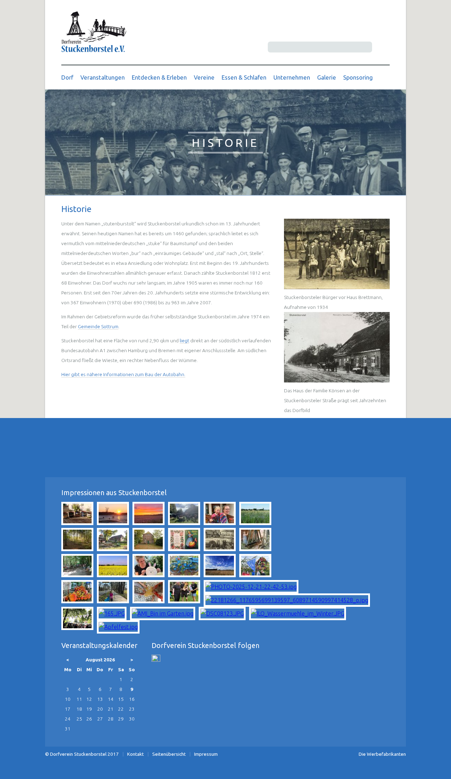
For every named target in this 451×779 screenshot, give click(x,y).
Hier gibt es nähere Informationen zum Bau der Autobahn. (123, 374)
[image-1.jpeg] (255, 549)
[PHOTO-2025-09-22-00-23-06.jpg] (148, 523)
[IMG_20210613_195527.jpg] (77, 523)
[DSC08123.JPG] (222, 613)
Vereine (204, 77)
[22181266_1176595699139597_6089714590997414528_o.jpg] (287, 600)
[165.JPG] (111, 613)
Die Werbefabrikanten (382, 754)
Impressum (206, 754)
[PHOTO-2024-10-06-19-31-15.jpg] (77, 601)
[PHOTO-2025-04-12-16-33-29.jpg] (148, 601)
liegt (184, 340)
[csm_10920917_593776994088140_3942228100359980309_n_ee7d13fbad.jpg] (184, 549)
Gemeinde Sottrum (98, 326)
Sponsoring (358, 77)
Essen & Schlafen (244, 77)
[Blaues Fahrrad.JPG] (184, 575)
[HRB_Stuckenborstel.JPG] (220, 549)
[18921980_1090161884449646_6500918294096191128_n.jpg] (77, 575)
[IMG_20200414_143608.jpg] (220, 575)
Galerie (326, 77)
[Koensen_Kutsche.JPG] (337, 381)
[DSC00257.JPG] (113, 523)
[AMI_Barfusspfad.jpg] (77, 549)
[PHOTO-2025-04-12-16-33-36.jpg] (148, 575)
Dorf (67, 77)
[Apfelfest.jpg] (118, 627)
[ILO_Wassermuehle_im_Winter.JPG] (297, 613)
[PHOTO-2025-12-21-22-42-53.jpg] (251, 587)
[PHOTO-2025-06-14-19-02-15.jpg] (184, 601)
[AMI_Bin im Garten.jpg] (162, 613)
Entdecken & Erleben (159, 77)
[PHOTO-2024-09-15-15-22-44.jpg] (255, 575)
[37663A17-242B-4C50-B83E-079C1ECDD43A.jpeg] (184, 523)
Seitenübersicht (169, 754)
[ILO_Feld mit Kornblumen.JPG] (255, 523)
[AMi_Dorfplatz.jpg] (113, 549)
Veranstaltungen (102, 77)
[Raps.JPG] (113, 575)
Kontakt (135, 754)
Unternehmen (291, 77)
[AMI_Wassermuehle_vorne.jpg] (148, 549)
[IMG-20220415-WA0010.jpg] (220, 523)
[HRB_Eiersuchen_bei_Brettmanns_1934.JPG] (337, 287)
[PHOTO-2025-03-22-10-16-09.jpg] (113, 601)
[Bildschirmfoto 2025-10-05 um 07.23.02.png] (77, 628)
